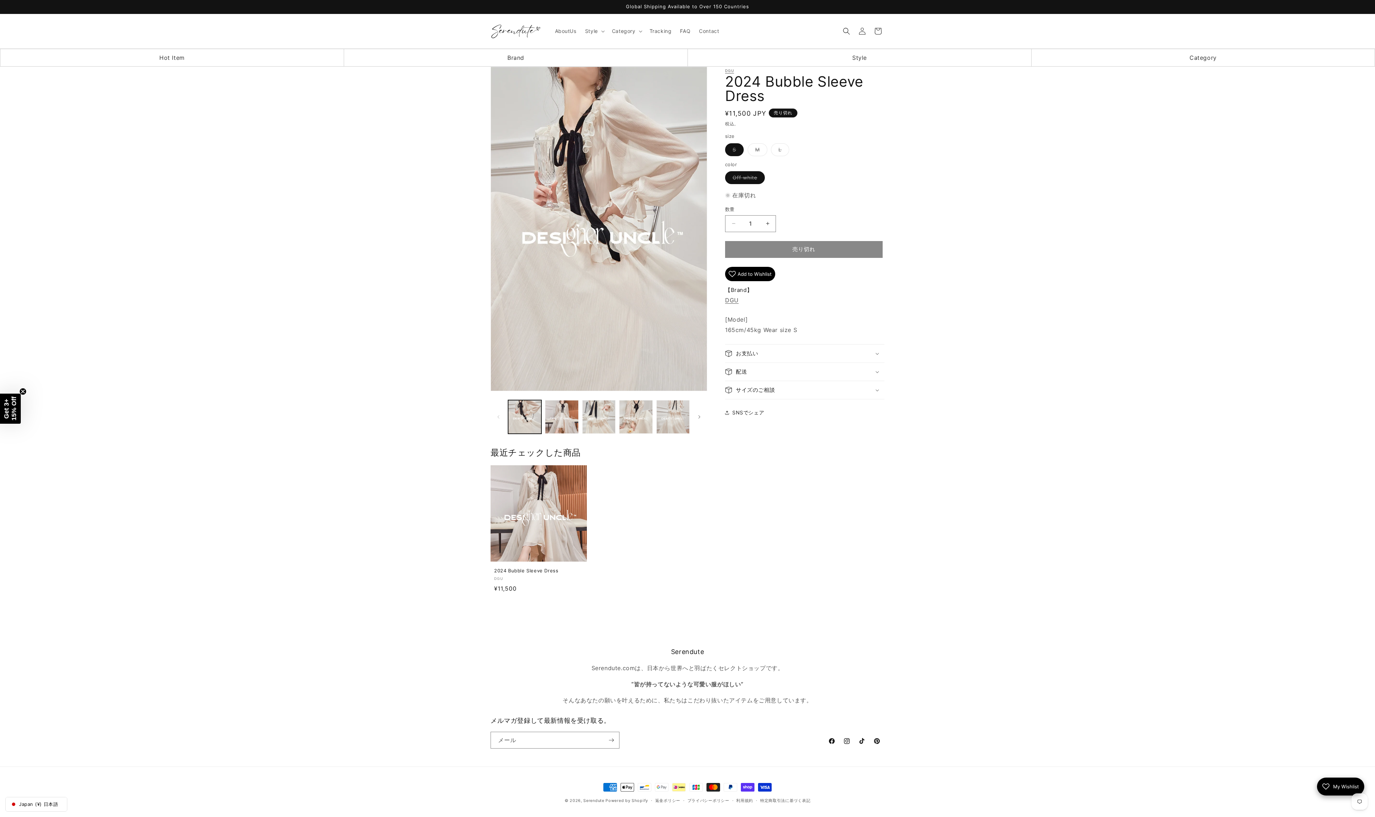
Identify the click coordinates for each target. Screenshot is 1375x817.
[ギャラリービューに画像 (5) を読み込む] (673, 416)
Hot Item (172, 57)
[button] (594, 31)
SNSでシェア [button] (748, 412)
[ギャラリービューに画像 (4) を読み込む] (635, 416)
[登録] (611, 740)
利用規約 (744, 800)
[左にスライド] (498, 417)
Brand (515, 57)
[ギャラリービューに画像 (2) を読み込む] (561, 416)
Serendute (593, 800)
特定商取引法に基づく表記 (785, 800)
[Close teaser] (22, 391)
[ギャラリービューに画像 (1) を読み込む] (524, 416)
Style (859, 57)
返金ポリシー (667, 800)
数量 (730, 209)
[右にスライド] (699, 417)
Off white (747, 179)
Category (1203, 57)
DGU (729, 70)
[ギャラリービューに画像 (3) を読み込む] (599, 416)
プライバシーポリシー (708, 800)
